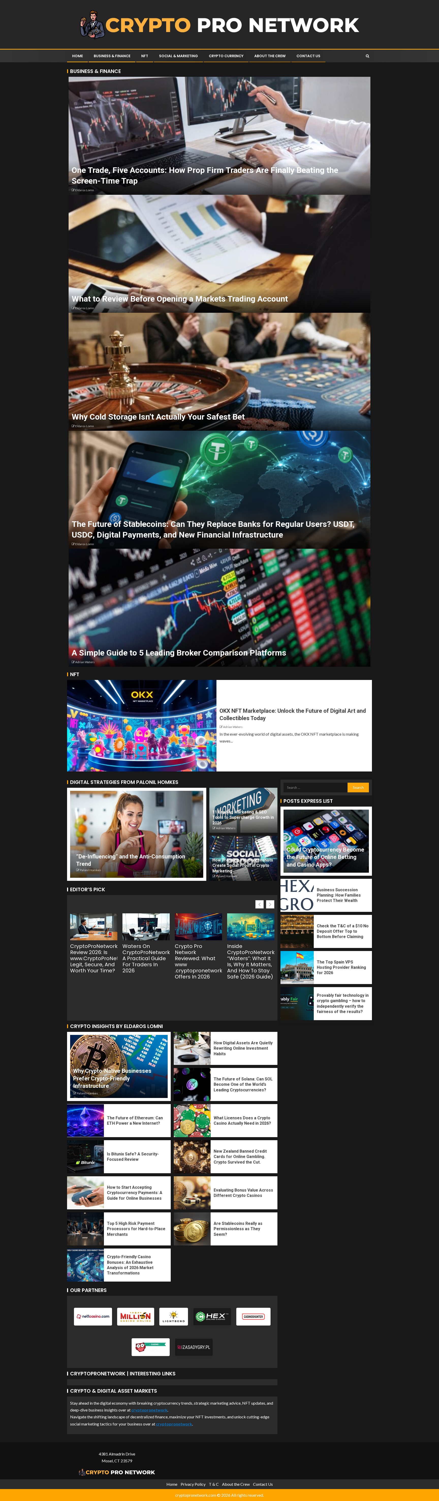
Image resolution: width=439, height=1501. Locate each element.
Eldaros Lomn (84, 190)
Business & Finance (112, 55)
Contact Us (308, 55)
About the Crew (270, 55)
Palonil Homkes (90, 870)
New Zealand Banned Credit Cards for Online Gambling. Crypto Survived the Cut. (240, 1157)
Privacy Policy (193, 1484)
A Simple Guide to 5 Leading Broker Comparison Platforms (179, 653)
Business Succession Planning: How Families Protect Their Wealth (339, 895)
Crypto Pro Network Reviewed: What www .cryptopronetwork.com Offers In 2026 (198, 961)
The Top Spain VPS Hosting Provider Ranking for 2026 (341, 967)
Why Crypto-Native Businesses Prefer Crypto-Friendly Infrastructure (112, 1078)
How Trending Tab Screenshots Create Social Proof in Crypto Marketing (242, 865)
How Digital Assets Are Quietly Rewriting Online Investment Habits (243, 1048)
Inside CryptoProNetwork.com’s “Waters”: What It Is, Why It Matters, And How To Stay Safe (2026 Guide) (250, 961)
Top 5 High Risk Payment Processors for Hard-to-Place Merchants (136, 1229)
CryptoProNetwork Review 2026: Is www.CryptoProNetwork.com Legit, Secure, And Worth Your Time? (93, 958)
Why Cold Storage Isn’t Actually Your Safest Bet (158, 417)
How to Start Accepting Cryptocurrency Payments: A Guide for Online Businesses (134, 1193)
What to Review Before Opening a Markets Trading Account (180, 299)
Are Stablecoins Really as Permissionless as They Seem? (238, 1229)
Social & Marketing (178, 55)
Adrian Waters (85, 662)
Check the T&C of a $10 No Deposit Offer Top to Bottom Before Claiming (343, 931)
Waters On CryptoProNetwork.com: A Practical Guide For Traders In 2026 (146, 958)
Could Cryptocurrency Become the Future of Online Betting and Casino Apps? (325, 857)
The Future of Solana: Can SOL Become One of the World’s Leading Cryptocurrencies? (243, 1084)
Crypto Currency (226, 55)
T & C (214, 1484)
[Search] (367, 56)
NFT (144, 55)
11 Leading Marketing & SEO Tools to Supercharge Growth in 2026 (243, 817)
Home (77, 55)
